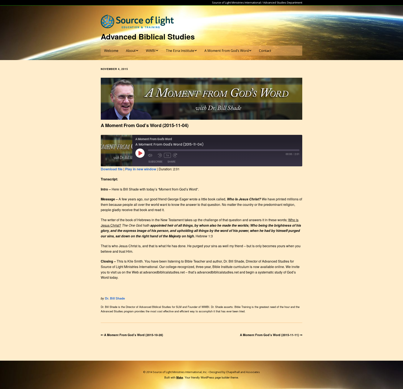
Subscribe (155, 161)
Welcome (111, 50)
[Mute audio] (152, 155)
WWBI (151, 50)
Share (171, 161)
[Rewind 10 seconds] (160, 155)
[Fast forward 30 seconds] (177, 155)
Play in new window (140, 169)
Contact (265, 50)
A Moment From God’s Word (226, 50)
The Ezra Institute (180, 50)
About (131, 50)
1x (167, 155)
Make (179, 377)
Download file (112, 169)
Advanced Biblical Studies (148, 36)
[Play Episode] (140, 153)
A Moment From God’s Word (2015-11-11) (269, 335)
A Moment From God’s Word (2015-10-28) (133, 335)
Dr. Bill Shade (115, 298)
